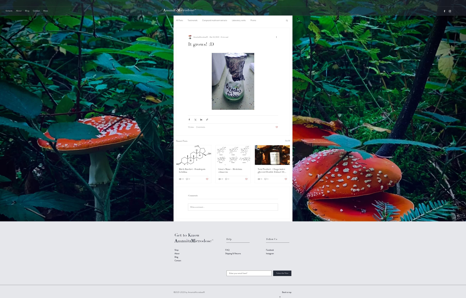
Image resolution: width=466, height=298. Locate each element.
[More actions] (276, 37)
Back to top (286, 292)
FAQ (227, 249)
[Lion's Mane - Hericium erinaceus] (233, 155)
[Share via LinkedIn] (201, 119)
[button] (287, 20)
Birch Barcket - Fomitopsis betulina (192, 170)
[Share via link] (207, 119)
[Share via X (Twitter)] (195, 119)
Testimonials (192, 20)
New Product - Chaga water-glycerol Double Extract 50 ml (272, 170)
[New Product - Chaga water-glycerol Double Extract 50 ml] (272, 155)
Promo (253, 20)
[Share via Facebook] (189, 119)
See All (287, 140)
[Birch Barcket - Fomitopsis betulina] (193, 155)
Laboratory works (239, 20)
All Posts (179, 20)
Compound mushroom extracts (214, 20)
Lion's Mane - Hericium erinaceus (230, 170)
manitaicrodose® (179, 10)
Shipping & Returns (233, 253)
